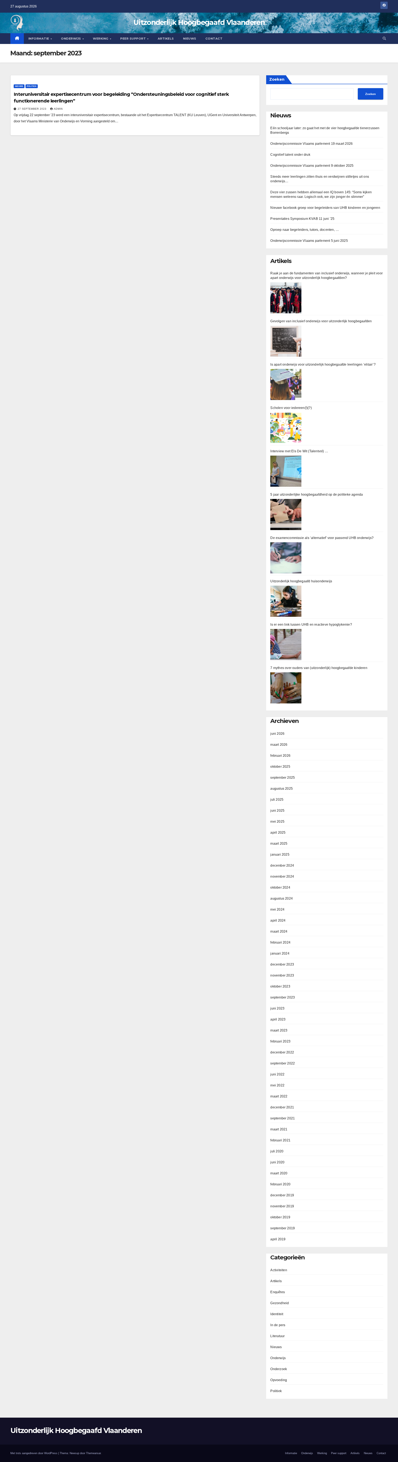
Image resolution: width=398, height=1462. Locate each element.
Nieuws (189, 38)
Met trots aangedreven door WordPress (34, 1453)
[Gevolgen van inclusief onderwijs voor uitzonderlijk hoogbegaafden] (285, 341)
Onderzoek (278, 1369)
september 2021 (282, 1118)
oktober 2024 (280, 887)
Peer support (133, 38)
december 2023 (282, 964)
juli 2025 (276, 799)
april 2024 (277, 920)
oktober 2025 (280, 766)
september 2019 (282, 1228)
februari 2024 (280, 942)
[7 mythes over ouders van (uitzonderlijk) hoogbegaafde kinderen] (285, 687)
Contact (214, 38)
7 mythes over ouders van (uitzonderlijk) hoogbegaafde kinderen (318, 668)
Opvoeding (278, 1380)
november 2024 (282, 876)
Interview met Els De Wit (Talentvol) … (299, 451)
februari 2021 (280, 1140)
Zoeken (276, 79)
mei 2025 (277, 821)
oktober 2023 (280, 986)
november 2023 (282, 975)
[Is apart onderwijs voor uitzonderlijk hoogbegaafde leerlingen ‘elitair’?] (285, 384)
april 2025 (277, 832)
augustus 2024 (281, 898)
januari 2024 (279, 953)
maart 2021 (278, 1129)
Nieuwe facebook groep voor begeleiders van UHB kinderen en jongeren (325, 207)
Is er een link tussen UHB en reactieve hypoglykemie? (311, 624)
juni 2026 (277, 733)
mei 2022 (277, 1085)
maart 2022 (278, 1096)
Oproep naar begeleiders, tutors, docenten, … (304, 229)
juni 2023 (277, 1008)
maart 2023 (278, 1030)
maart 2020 (278, 1173)
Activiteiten (278, 1270)
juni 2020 (277, 1162)
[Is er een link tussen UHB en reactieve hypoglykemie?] (285, 644)
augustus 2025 (281, 788)
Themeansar (93, 1453)
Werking (101, 38)
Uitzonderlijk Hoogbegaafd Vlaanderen (199, 22)
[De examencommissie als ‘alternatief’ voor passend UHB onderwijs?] (285, 557)
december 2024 (282, 865)
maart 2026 (278, 744)
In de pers (277, 1325)
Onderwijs (71, 38)
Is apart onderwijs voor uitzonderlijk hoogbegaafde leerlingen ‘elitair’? (322, 364)
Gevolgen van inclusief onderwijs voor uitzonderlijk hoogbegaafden (321, 321)
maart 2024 (278, 931)
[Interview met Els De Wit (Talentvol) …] (285, 471)
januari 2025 (279, 854)
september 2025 (282, 777)
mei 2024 (277, 909)
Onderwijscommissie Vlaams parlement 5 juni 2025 (309, 240)
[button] (384, 38)
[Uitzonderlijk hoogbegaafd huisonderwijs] (285, 601)
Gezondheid (279, 1303)
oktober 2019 (280, 1217)
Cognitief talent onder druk (290, 154)
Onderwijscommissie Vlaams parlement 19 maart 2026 (311, 143)
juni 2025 (277, 810)
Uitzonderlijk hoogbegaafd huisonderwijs (301, 581)
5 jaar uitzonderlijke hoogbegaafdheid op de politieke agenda (316, 494)
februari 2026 (280, 755)
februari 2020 (280, 1184)
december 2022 (282, 1052)
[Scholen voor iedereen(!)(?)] (285, 427)
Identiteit (276, 1314)
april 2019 (277, 1239)
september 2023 (282, 997)
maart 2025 (278, 843)
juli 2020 (276, 1151)
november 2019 (282, 1206)
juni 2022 (277, 1074)
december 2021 (282, 1107)
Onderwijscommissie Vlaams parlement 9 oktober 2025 (311, 165)
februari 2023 (280, 1041)
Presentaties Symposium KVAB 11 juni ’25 (302, 218)
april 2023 (277, 1019)
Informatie (39, 38)
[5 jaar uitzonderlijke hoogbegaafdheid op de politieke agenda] (285, 514)
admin (58, 108)
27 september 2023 (32, 108)
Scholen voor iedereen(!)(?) (291, 408)
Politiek (31, 86)
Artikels (166, 38)
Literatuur (277, 1336)
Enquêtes (277, 1292)
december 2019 (282, 1195)
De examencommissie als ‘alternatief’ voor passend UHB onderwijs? (322, 538)
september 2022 (282, 1063)
